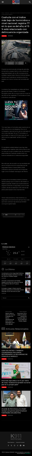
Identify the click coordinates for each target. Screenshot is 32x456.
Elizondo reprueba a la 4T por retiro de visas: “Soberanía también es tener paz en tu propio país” (16, 382)
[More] (25, 63)
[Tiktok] (17, 445)
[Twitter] (11, 445)
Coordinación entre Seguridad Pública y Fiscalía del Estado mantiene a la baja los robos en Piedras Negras (13, 274)
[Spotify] (20, 445)
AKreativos (27, 453)
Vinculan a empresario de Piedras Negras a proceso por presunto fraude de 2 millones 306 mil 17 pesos (12, 282)
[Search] (28, 298)
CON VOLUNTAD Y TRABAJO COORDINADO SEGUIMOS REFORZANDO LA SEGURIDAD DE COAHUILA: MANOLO (14, 353)
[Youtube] (23, 445)
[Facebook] (8, 445)
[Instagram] (14, 445)
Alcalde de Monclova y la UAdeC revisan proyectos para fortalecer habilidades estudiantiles (14, 411)
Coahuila (7, 12)
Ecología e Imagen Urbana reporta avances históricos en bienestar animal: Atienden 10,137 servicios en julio (13, 290)
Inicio (3, 12)
